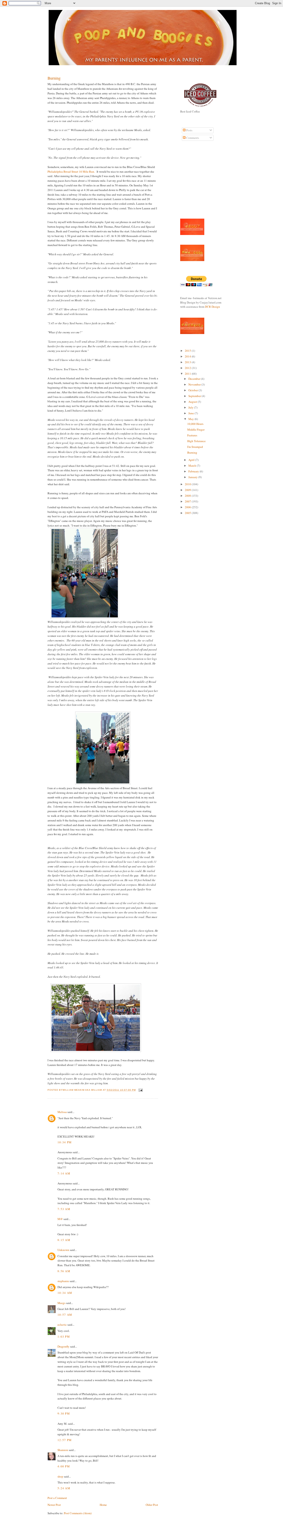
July (191, 407)
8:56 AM (63, 1271)
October (193, 390)
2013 (188, 362)
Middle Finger (196, 429)
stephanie (63, 1281)
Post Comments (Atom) (78, 1513)
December (194, 379)
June (191, 413)
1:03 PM (63, 1336)
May (191, 419)
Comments (192, 138)
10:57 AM (64, 1315)
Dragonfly (63, 1346)
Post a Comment (57, 1498)
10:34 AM (64, 1293)
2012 (188, 368)
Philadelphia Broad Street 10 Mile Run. (72, 172)
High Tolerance (196, 441)
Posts (188, 130)
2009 (188, 490)
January (193, 477)
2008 (188, 496)
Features (192, 435)
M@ (60, 1219)
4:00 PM (63, 1466)
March (192, 466)
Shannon (62, 1450)
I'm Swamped (195, 447)
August (193, 402)
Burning (54, 78)
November (194, 384)
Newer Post (54, 1505)
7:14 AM (63, 1173)
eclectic (62, 1325)
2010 (188, 484)
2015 (188, 351)
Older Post (152, 1505)
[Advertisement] (193, 182)
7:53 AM (63, 1209)
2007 (188, 501)
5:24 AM (63, 1488)
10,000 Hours (195, 424)
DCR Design (212, 307)
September (195, 396)
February (194, 471)
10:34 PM (64, 1142)
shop (60, 1476)
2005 (188, 513)
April (191, 460)
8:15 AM (63, 1240)
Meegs (61, 1303)
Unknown (63, 1250)
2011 (188, 374)
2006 (188, 507)
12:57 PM (64, 1440)
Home (103, 1505)
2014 (188, 356)
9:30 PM (63, 1413)
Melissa (62, 1112)
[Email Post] (140, 1090)
